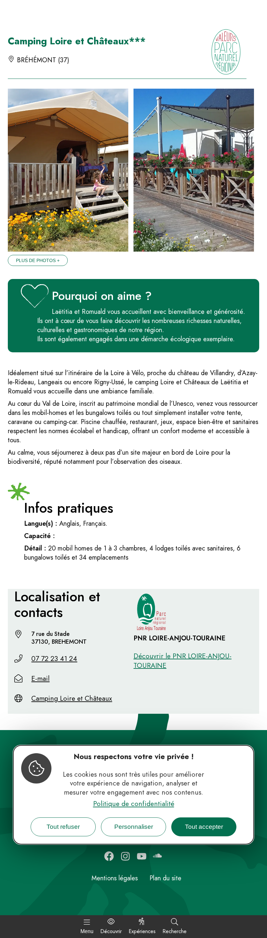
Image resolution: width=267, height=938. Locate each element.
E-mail (40, 678)
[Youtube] (142, 856)
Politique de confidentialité (133, 804)
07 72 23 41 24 (54, 659)
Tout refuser (63, 826)
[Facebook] (109, 856)
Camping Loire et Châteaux (71, 698)
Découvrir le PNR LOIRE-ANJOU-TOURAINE (183, 660)
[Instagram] (125, 856)
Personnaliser (133, 826)
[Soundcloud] (158, 856)
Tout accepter (204, 826)
